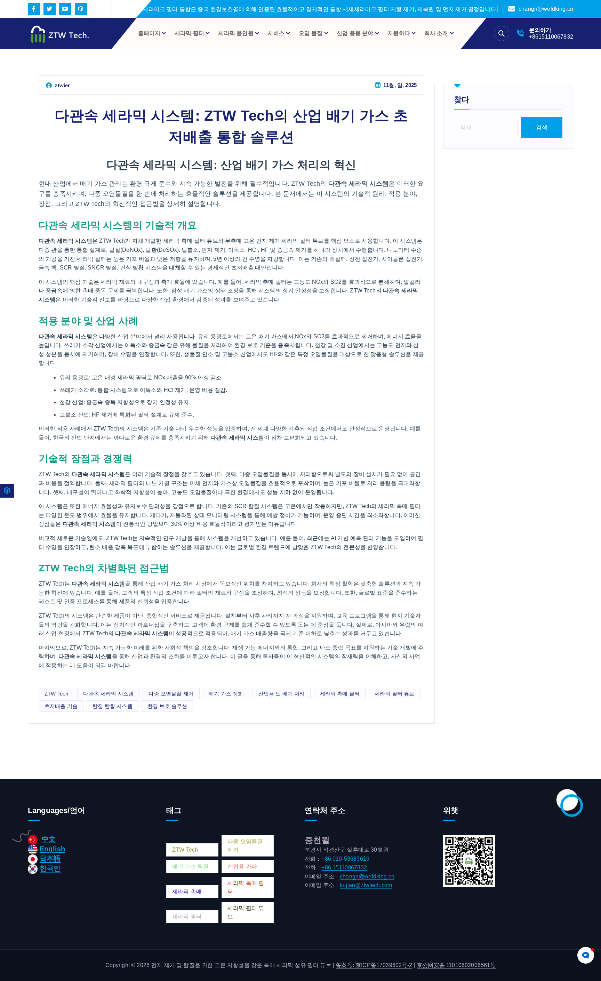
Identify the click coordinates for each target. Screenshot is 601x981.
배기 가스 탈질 (190, 866)
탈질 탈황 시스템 (112, 706)
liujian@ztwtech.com (366, 885)
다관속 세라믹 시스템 (108, 694)
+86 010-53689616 (345, 859)
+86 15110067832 (344, 867)
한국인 (50, 868)
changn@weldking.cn (546, 9)
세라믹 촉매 (187, 891)
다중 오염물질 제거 (171, 694)
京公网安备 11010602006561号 (456, 965)
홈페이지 (149, 33)
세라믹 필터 (187, 916)
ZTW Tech (56, 694)
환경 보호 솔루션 (167, 706)
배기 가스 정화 (226, 694)
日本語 (50, 858)
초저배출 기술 (61, 706)
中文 (49, 839)
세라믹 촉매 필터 (340, 694)
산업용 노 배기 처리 (281, 694)
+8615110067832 (551, 37)
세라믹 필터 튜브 (394, 694)
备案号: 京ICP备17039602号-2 (374, 965)
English (52, 849)
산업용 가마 (242, 866)
